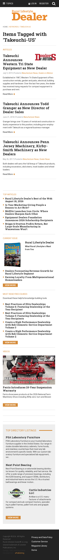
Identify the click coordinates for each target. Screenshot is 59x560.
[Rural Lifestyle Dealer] (12, 254)
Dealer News (45, 159)
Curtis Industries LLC (40, 491)
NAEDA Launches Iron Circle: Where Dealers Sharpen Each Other (26, 212)
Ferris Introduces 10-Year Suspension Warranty (27, 389)
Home (5, 27)
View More (10, 285)
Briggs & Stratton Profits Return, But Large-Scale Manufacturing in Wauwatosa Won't (26, 226)
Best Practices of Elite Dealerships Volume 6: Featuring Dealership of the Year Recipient (27, 307)
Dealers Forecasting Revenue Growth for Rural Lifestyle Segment (29, 272)
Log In (34, 3)
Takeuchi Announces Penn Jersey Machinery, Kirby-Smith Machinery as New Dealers (26, 148)
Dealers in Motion (46, 73)
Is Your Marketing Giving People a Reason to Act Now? (25, 206)
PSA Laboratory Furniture (23, 437)
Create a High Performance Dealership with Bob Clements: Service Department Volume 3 (28, 325)
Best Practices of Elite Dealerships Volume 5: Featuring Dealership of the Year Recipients (27, 315)
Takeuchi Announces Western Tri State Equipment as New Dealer (25, 61)
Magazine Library (39, 546)
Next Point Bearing (18, 465)
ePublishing (19, 553)
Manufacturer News (30, 73)
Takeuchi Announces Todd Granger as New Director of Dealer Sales (26, 108)
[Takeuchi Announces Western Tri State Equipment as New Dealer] (45, 57)
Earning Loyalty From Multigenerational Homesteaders (29, 278)
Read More (8, 94)
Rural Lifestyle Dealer (39, 242)
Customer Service (40, 541)
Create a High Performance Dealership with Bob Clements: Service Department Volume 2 (28, 334)
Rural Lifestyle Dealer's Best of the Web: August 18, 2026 (29, 200)
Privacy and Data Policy (42, 537)
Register (44, 3)
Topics (9, 3)
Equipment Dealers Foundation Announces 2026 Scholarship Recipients (29, 219)
